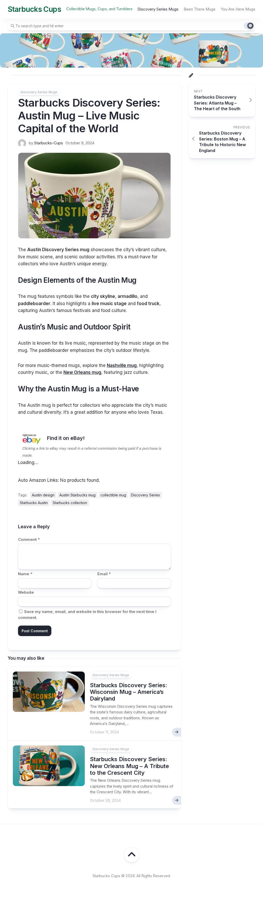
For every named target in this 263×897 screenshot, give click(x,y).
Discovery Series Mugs (158, 9)
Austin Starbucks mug (77, 495)
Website (26, 592)
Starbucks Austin (34, 503)
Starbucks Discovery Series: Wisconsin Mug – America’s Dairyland (128, 692)
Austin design (43, 495)
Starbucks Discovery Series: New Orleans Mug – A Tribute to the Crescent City (129, 766)
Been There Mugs (199, 9)
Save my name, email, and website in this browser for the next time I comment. (87, 614)
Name (25, 573)
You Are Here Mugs (238, 9)
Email (104, 573)
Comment (29, 539)
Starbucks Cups (34, 9)
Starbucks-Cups (48, 142)
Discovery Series (145, 495)
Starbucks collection (70, 503)
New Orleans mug (82, 372)
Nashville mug (122, 365)
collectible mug (113, 495)
